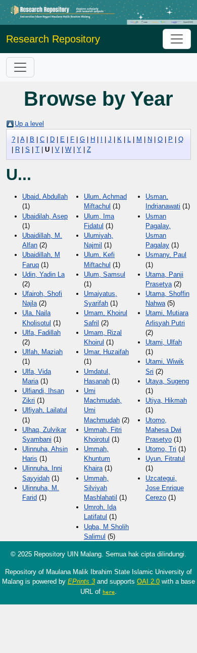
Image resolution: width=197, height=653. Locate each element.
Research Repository (53, 39)
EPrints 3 (81, 581)
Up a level (29, 123)
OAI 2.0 (148, 581)
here (109, 592)
